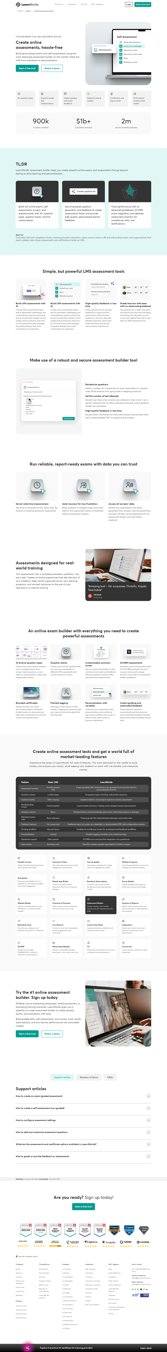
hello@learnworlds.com (141, 1278)
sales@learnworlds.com (141, 1284)
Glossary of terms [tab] (89, 1077)
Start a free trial (143, 4)
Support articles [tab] (62, 1077)
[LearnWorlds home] (27, 4)
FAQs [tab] (110, 1077)
